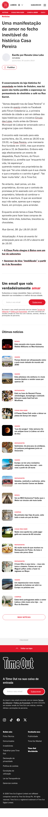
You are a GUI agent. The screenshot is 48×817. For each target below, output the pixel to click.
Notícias (5, 12)
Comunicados (8, 741)
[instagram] (4, 719)
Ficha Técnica (8, 737)
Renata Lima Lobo (34, 55)
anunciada (7, 87)
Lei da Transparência (11, 779)
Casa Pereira (19, 142)
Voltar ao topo (26, 649)
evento (16, 108)
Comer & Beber (32, 12)
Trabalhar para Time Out (11, 752)
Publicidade (33, 737)
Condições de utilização (8, 772)
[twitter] (25, 719)
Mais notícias (24, 618)
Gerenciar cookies (10, 783)
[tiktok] (11, 719)
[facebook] (18, 719)
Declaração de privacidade (9, 760)
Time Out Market (35, 741)
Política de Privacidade (19, 312)
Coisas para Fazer (17, 12)
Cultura (44, 12)
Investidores (8, 746)
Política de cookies (10, 766)
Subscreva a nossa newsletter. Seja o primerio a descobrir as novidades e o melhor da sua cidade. (22, 294)
